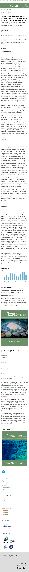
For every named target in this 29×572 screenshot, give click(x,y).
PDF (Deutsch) (15, 350)
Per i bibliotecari (6, 502)
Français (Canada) (6, 487)
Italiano (4, 489)
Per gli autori (5, 500)
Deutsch (4, 485)
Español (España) (6, 483)
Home (3, 9)
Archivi (9, 9)
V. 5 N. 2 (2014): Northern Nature (10, 11)
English (4, 481)
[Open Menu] (1, 4)
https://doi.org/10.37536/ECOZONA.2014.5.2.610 (15, 35)
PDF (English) (6, 350)
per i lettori (4, 497)
